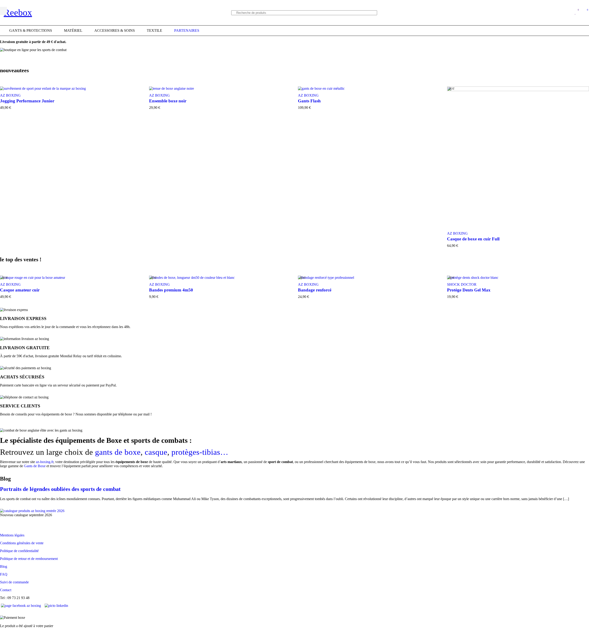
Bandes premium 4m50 (171, 290)
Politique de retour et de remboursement (29, 559)
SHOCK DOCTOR (461, 284)
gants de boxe (118, 452)
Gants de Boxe (35, 466)
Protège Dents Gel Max (469, 290)
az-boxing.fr (44, 462)
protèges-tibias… (199, 452)
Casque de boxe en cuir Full (473, 238)
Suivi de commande (14, 582)
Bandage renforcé (314, 290)
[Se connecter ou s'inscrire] (566, 12)
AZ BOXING (159, 95)
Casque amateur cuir (20, 290)
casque (156, 452)
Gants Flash (309, 100)
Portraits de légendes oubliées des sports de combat (60, 489)
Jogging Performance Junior (27, 100)
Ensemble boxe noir (167, 100)
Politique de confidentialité (19, 551)
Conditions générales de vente (21, 543)
